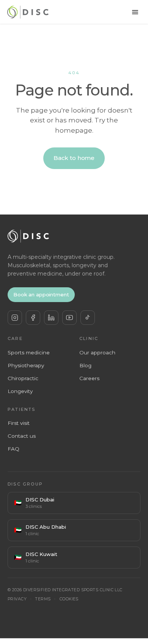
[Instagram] (15, 317)
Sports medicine (29, 352)
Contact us (22, 436)
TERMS (42, 599)
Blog (85, 365)
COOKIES (69, 599)
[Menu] (135, 12)
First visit (19, 423)
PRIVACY (17, 599)
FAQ (13, 449)
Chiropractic (23, 378)
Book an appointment (41, 294)
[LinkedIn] (51, 317)
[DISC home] (28, 12)
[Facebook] (33, 317)
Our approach (97, 352)
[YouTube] (69, 317)
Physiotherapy (26, 365)
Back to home (74, 157)
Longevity (20, 391)
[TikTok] (87, 317)
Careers (89, 378)
